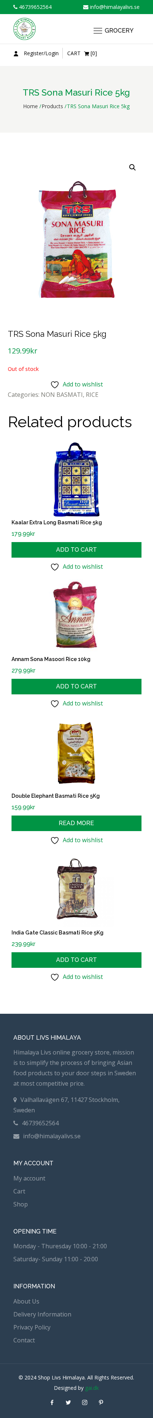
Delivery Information (42, 1314)
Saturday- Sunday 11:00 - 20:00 (55, 1259)
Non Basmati (62, 395)
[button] (132, 167)
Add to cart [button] (76, 549)
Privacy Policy (32, 1327)
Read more (76, 823)
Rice (92, 395)
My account (29, 1178)
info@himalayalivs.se (114, 6)
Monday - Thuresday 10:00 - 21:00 (60, 1246)
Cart (19, 1191)
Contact (24, 1340)
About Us (26, 1301)
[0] (82, 53)
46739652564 (34, 6)
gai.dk (92, 1387)
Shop (20, 1204)
